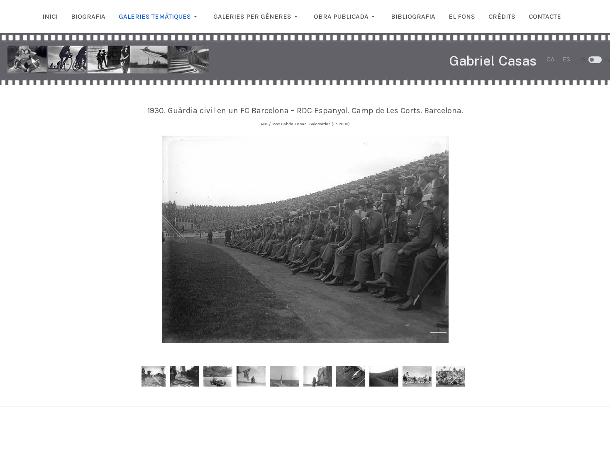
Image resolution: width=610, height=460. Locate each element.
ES (566, 59)
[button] (159, 16)
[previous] (157, 376)
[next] (453, 376)
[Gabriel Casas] (108, 59)
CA (550, 59)
